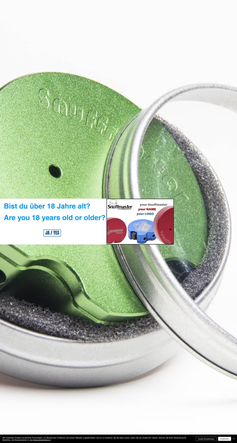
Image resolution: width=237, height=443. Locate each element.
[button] (52, 232)
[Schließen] (234, 439)
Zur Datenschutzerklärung (40, 440)
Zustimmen (224, 439)
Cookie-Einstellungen (206, 439)
